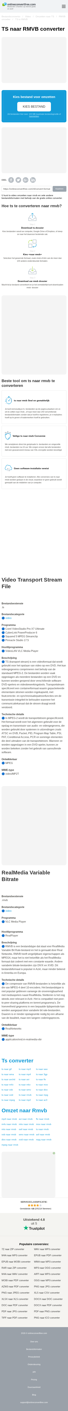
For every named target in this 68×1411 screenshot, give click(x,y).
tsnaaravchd (8, 1079)
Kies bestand (34, 106)
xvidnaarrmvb (26, 1139)
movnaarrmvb (43, 1124)
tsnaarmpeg (8, 1100)
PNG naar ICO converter (47, 1317)
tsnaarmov (42, 1084)
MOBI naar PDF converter (15, 1280)
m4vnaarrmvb (9, 1124)
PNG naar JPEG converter (15, 1292)
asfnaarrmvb (43, 1134)
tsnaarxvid (7, 1095)
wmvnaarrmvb (26, 1134)
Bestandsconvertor (11, 16)
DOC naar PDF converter (15, 1305)
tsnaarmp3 (25, 1069)
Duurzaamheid (34, 1387)
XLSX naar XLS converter (15, 1299)
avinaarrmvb (26, 1119)
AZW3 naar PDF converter (15, 1286)
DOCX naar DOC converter (48, 1299)
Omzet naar (24, 1110)
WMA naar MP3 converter (47, 1261)
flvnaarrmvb (42, 1119)
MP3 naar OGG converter (47, 1267)
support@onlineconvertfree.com (34, 1402)
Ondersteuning (34, 1364)
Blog (34, 1395)
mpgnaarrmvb (43, 1139)
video (8, 618)
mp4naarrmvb (9, 1119)
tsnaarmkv (25, 1084)
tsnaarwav (42, 1069)
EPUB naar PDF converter (48, 1255)
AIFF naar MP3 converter (47, 1274)
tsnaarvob (7, 1089)
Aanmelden (34, 116)
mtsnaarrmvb (9, 1129)
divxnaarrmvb (9, 1139)
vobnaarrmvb (9, 1134)
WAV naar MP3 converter (47, 1249)
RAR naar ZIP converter (14, 1267)
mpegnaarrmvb (10, 1144)
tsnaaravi (24, 1079)
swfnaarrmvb (26, 1129)
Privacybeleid (34, 1357)
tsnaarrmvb (25, 1095)
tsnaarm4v (7, 1084)
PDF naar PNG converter (47, 1311)
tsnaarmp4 (25, 1074)
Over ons (34, 1342)
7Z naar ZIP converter (13, 1249)
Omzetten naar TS (45, 16)
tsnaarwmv (25, 1089)
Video (28, 16)
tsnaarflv (41, 1079)
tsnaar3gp (41, 1074)
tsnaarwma (8, 1074)
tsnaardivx (42, 1089)
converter (17, 1061)
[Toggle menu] (64, 6)
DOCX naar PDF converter (48, 1305)
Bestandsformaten (34, 1349)
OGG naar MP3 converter (47, 1280)
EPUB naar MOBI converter (16, 1261)
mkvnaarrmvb (26, 1124)
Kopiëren (59, 189)
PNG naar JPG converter (47, 1286)
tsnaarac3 (41, 1100)
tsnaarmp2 (25, 1100)
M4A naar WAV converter (15, 1274)
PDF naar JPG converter (14, 1311)
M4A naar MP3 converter (15, 1255)
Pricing (34, 1380)
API (34, 1372)
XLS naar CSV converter (47, 1292)
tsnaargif (7, 1069)
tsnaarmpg (42, 1095)
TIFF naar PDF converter (15, 1317)
